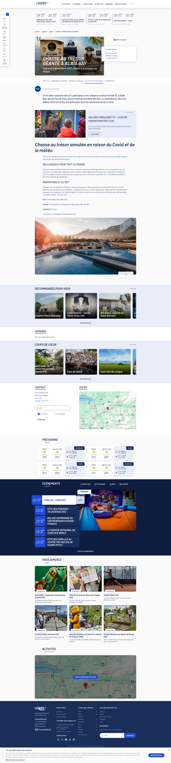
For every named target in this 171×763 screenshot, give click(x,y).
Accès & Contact (76, 81)
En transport (60, 414)
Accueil (37, 31)
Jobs (101, 722)
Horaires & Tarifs (59, 81)
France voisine (82, 734)
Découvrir (95, 134)
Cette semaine (100, 484)
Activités (66, 4)
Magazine (102, 719)
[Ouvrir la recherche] (132, 3)
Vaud (79, 711)
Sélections (88, 4)
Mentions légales (61, 716)
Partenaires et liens (105, 716)
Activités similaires (94, 81)
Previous (121, 274)
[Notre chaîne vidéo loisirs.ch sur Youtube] (66, 739)
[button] (75, 760)
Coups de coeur (121, 4)
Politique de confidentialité (74, 757)
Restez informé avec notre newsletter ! (111, 730)
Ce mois (112, 484)
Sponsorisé (130, 112)
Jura (79, 724)
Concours (109, 4)
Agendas (77, 4)
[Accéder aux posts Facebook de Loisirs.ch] (58, 739)
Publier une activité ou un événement (62, 728)
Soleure (80, 729)
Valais (51, 31)
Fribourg (80, 719)
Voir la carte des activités (85, 677)
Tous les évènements (85, 551)
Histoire (102, 711)
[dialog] (85, 755)
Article (46, 81)
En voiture (44, 414)
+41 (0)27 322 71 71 (112, 58)
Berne (80, 727)
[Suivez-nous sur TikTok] (70, 739)
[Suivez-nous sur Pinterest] (74, 739)
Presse (102, 714)
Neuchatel (81, 722)
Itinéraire (41, 420)
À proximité (110, 81)
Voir (80, 500)
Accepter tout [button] (156, 755)
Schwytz (80, 732)
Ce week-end (85, 484)
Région (44, 31)
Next (130, 274)
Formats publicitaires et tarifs (66, 724)
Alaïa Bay (72, 156)
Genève (80, 716)
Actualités (99, 4)
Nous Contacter (61, 714)
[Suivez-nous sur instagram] (62, 739)
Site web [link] (38, 398)
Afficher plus (85, 323)
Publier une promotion (63, 731)
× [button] (169, 749)
